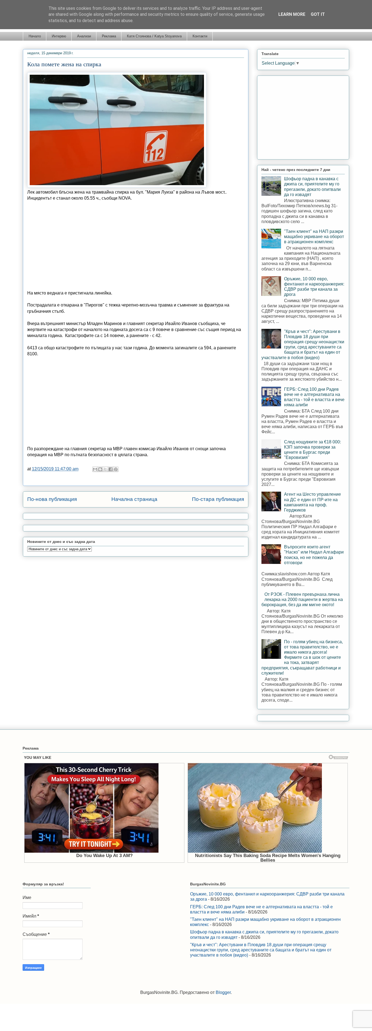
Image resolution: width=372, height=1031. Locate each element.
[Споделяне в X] (105, 469)
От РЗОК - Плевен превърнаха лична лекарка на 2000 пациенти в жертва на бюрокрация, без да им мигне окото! (302, 599)
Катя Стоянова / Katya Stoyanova (154, 36)
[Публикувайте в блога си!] (100, 469)
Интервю (59, 36)
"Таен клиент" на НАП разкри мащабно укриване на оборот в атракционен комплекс (314, 236)
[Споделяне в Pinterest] (115, 469)
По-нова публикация (52, 499)
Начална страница (134, 499)
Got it (318, 14)
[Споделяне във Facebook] (110, 469)
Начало (35, 36)
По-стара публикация (218, 499)
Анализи (84, 36)
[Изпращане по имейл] (95, 469)
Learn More (291, 14)
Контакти (200, 36)
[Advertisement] (135, 246)
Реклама (109, 36)
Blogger (223, 992)
